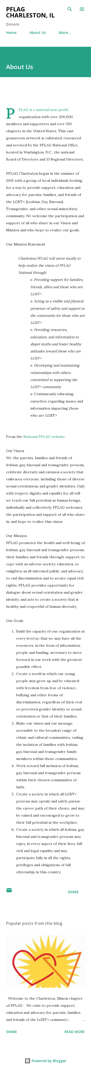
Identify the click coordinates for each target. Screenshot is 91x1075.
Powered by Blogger (48, 1060)
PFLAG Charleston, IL (30, 12)
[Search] (70, 9)
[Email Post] (9, 891)
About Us (38, 32)
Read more (74, 1031)
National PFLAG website (43, 436)
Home (11, 32)
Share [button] (73, 891)
